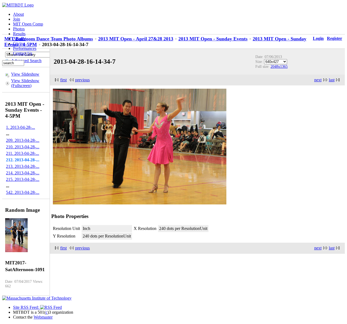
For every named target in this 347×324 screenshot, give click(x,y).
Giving (19, 43)
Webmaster (43, 317)
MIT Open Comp (28, 24)
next (318, 80)
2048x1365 (279, 66)
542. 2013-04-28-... (22, 192)
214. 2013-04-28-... (22, 173)
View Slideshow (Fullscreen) (25, 83)
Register (334, 38)
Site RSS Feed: (26, 307)
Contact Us (22, 53)
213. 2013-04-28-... (22, 166)
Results (19, 33)
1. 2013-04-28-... (20, 127)
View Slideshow (25, 74)
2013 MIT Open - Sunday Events (213, 38)
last (332, 80)
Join (16, 19)
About (18, 14)
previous (82, 80)
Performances (24, 48)
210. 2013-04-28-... (22, 147)
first (63, 80)
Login (318, 38)
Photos (19, 29)
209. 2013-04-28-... (22, 140)
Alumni (19, 38)
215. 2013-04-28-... (22, 179)
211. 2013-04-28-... (22, 153)
